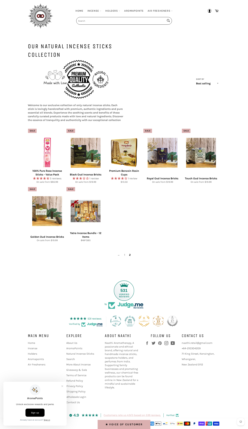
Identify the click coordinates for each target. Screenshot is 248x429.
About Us (71, 342)
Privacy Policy (74, 386)
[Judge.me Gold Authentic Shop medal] (144, 321)
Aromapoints (134, 10)
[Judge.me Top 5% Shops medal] (172, 321)
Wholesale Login (76, 396)
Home (79, 10)
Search (70, 359)
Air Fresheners (159, 10)
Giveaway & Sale (76, 369)
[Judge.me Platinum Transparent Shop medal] (115, 321)
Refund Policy (74, 380)
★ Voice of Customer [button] (124, 424)
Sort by (200, 79)
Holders (112, 10)
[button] (41, 178)
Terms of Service (76, 375)
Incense (93, 10)
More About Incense (78, 364)
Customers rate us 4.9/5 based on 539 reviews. (132, 415)
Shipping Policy (75, 391)
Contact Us (73, 402)
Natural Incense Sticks (80, 353)
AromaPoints (74, 348)
